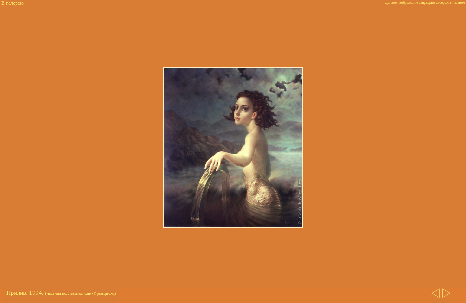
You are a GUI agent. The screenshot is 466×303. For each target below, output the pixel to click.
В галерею (12, 3)
